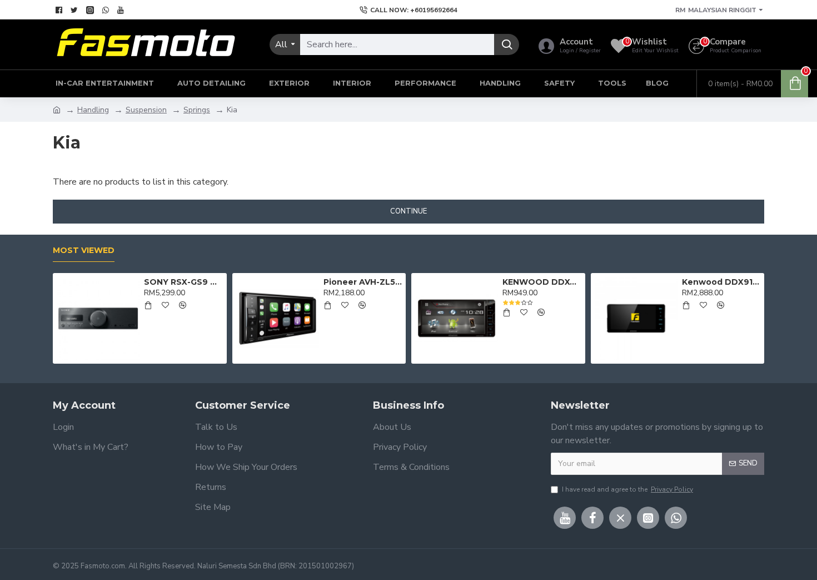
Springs (196, 110)
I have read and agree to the (627, 489)
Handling (93, 110)
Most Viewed (83, 250)
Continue (408, 211)
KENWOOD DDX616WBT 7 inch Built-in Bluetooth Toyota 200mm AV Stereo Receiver (541, 282)
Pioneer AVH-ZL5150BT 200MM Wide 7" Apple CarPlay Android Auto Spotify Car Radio (362, 282)
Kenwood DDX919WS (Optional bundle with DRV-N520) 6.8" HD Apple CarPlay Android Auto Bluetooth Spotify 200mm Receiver (721, 282)
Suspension (146, 110)
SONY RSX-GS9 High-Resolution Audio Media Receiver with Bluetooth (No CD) (183, 282)
